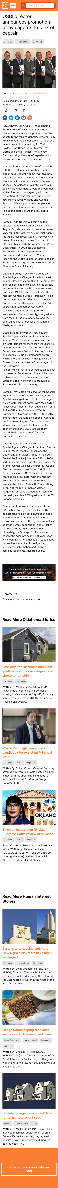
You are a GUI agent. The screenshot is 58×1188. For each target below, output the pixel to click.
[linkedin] (17, 117)
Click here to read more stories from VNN (29, 1169)
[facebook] (4, 117)
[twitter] (11, 117)
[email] (23, 117)
